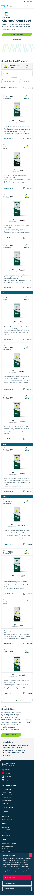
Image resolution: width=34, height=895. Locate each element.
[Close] (30, 855)
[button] (4, 764)
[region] (17, 874)
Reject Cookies (9, 888)
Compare (29, 138)
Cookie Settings (10, 883)
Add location (14, 77)
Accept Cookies (10, 877)
